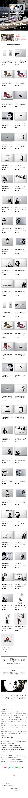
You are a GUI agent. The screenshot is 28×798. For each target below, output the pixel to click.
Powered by (12, 790)
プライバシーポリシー (6, 783)
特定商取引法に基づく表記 (7, 785)
